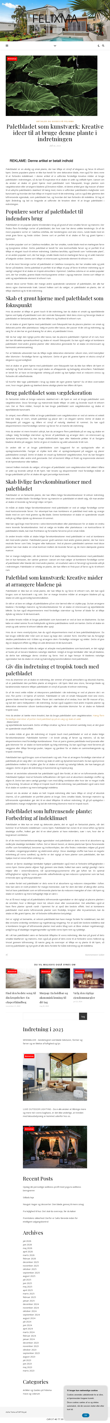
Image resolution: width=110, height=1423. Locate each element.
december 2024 (31, 1304)
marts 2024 (29, 1332)
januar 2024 (29, 1339)
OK (85, 1415)
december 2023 (31, 1342)
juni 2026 (27, 1244)
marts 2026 (29, 1255)
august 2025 (29, 1276)
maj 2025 (27, 1286)
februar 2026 (29, 1258)
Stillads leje (28, 1197)
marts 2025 (29, 1293)
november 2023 (31, 1346)
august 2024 (29, 1318)
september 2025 (31, 1272)
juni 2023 (27, 1363)
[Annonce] (21, 987)
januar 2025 (29, 1300)
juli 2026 (27, 1241)
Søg (83, 1016)
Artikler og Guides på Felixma (55, 121)
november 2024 (31, 1307)
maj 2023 (27, 1367)
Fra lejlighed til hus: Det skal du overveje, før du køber (49, 1211)
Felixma (55, 18)
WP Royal (22, 1412)
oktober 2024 (30, 1311)
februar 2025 (29, 1297)
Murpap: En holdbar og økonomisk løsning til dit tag (54, 997)
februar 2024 (29, 1335)
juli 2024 (27, 1321)
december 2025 (31, 1262)
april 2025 (28, 1290)
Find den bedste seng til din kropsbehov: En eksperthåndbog (21, 997)
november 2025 (31, 1265)
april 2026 (28, 1251)
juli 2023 (27, 1360)
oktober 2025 (30, 1269)
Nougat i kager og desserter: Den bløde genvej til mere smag (53, 1204)
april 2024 (28, 1328)
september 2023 (31, 1353)
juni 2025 (27, 1283)
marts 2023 (29, 1370)
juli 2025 (27, 1279)
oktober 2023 (30, 1349)
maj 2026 (27, 1248)
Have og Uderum (31, 1393)
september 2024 (31, 1314)
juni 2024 (27, 1325)
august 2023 (29, 1356)
